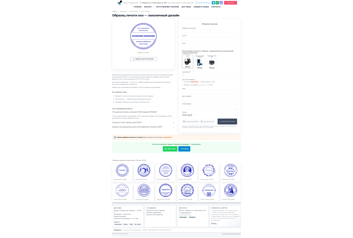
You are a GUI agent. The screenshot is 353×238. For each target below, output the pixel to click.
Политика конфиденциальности (231, 233)
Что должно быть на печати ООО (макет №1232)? (134, 112)
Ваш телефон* (187, 96)
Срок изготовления (189, 79)
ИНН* (184, 43)
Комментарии (186, 104)
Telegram (184, 149)
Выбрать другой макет (144, 59)
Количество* (186, 72)
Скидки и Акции (201, 7)
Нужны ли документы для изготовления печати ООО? (137, 127)
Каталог (148, 7)
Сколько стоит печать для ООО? (127, 122)
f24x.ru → (214, 223)
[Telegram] (213, 2)
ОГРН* (184, 36)
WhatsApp (171, 149)
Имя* (183, 88)
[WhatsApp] (217, 2)
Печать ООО (134, 11)
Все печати (123, 11)
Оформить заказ (228, 121)
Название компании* (189, 28)
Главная (138, 7)
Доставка (186, 7)
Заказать (230, 3)
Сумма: (184, 112)
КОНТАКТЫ (216, 7)
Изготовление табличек (167, 7)
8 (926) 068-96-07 (203, 3)
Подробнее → (168, 137)
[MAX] (221, 2)
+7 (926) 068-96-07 (185, 213)
